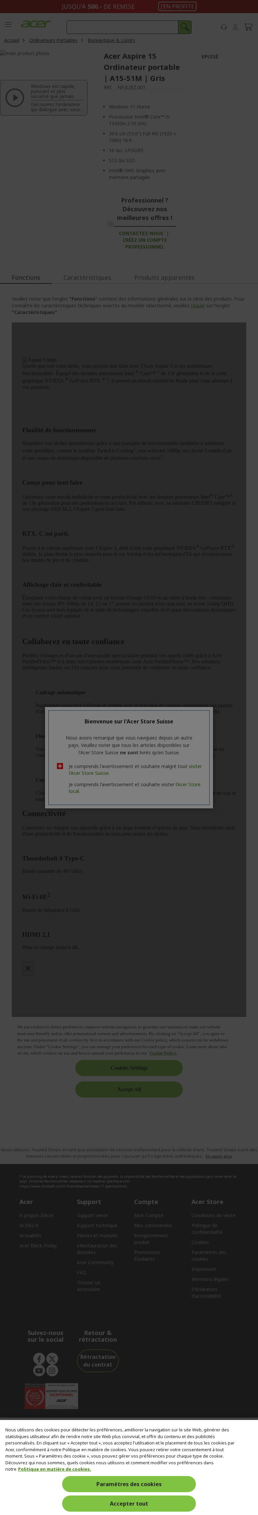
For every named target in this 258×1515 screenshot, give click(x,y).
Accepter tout (129, 1503)
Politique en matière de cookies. (54, 1469)
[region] (129, 1467)
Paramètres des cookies (129, 1484)
